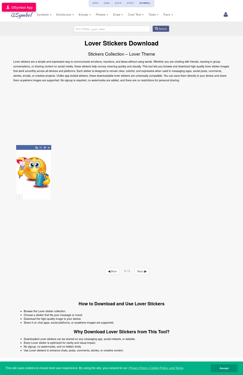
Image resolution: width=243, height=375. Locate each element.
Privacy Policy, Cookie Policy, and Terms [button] (156, 368)
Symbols (43, 14)
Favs (167, 14)
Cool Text (135, 14)
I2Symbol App (21, 7)
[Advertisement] (121, 115)
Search (162, 28)
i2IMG (107, 2)
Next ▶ (142, 271)
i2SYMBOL (145, 3)
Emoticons (64, 14)
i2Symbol (20, 15)
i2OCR (118, 2)
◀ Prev (112, 271)
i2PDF (95, 2)
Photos (101, 14)
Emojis (84, 14)
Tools (153, 14)
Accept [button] (224, 368)
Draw (117, 14)
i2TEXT (130, 2)
